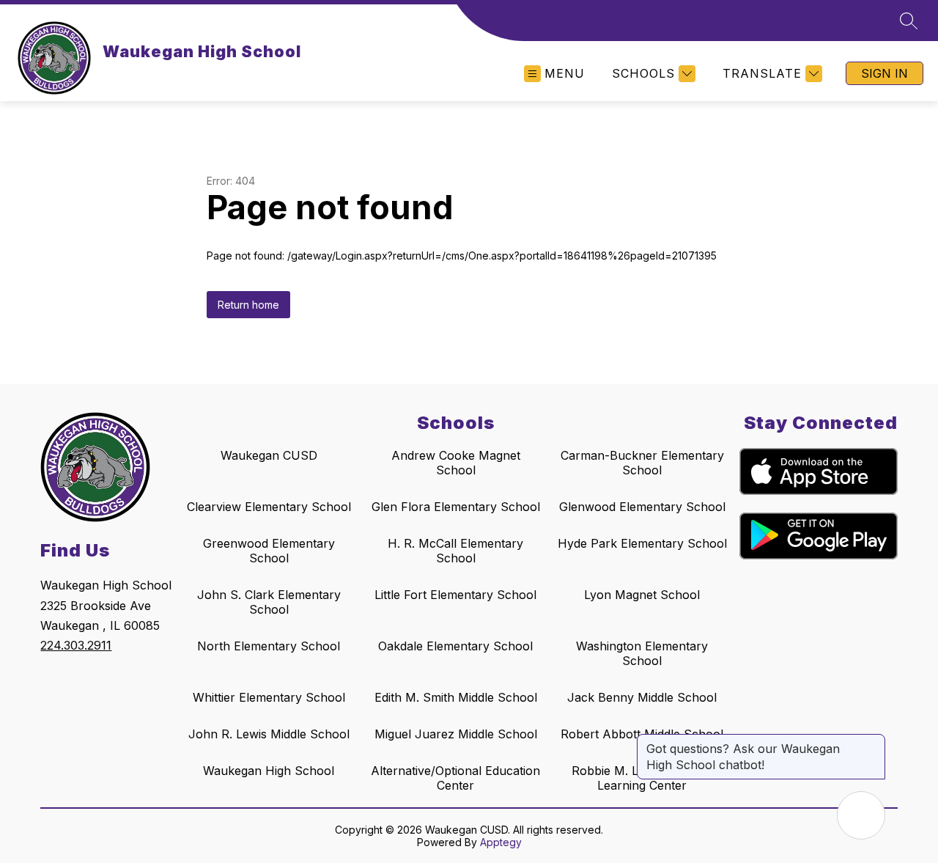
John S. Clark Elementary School (269, 602)
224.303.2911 (75, 645)
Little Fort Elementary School (455, 594)
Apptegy (501, 842)
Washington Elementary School (642, 653)
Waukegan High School (268, 770)
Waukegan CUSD (269, 455)
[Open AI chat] (861, 815)
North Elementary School (268, 646)
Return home (248, 304)
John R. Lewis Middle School (269, 734)
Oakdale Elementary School (455, 646)
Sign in (884, 73)
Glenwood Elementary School (642, 506)
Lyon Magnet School (642, 594)
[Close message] (873, 741)
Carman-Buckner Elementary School (642, 462)
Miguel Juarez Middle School (455, 734)
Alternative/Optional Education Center (455, 778)
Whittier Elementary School (269, 697)
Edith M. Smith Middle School (455, 697)
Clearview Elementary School (269, 506)
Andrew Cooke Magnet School (455, 462)
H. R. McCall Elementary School (455, 550)
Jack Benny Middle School (642, 697)
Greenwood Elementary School (269, 550)
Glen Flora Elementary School (456, 506)
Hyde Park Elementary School (642, 543)
